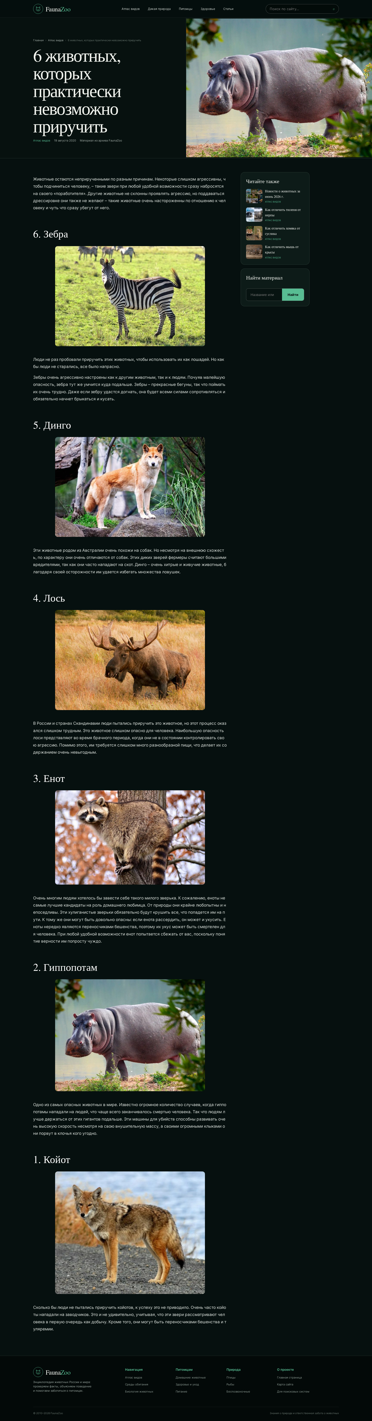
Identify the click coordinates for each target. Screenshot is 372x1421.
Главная (38, 40)
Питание (181, 1391)
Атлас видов (131, 9)
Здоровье (208, 9)
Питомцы (185, 9)
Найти (293, 294)
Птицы (231, 1377)
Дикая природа (159, 9)
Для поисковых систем (293, 1391)
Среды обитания (136, 1384)
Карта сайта (285, 1384)
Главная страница (289, 1377)
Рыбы (230, 1384)
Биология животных (139, 1391)
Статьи (228, 9)
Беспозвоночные (238, 1391)
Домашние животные (191, 1377)
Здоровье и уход (187, 1384)
